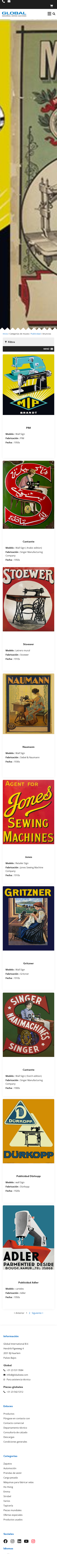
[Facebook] (5, 1541)
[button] (53, 13)
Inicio (5, 333)
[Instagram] (12, 1541)
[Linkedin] (19, 1541)
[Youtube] (26, 1541)
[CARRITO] (51, 6)
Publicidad (36, 333)
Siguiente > (37, 1313)
